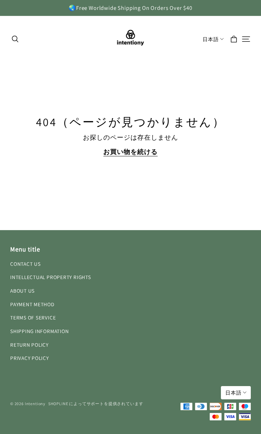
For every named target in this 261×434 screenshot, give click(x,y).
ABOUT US (22, 290)
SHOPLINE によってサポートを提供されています (95, 403)
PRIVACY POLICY (29, 357)
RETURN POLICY (29, 344)
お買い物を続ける (130, 151)
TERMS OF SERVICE (33, 317)
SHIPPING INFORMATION (39, 331)
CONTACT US (25, 263)
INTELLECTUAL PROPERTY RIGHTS (50, 277)
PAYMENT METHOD (32, 304)
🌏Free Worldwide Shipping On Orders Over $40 (130, 8)
